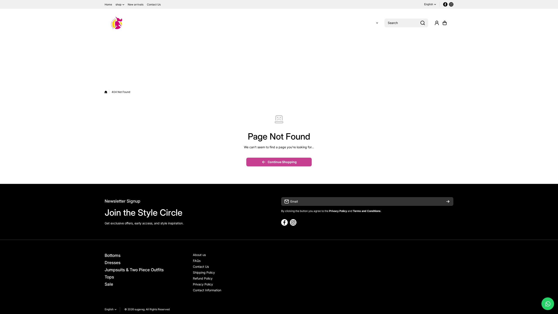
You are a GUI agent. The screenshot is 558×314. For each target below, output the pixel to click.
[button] (444, 23)
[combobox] (406, 23)
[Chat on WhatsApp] (547, 303)
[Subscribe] (447, 201)
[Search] (422, 23)
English (428, 4)
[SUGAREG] (117, 23)
